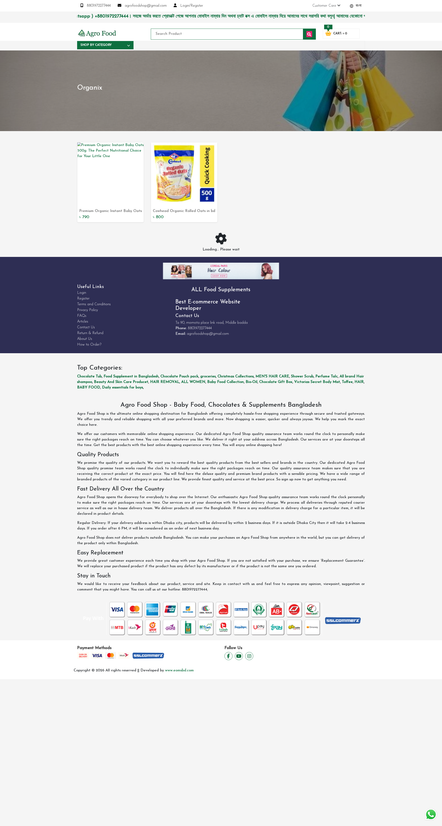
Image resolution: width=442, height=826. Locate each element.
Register (83, 298)
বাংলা (358, 6)
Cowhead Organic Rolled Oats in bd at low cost (184, 211)
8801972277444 (98, 6)
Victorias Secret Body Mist (317, 382)
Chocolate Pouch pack (179, 376)
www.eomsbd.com (179, 670)
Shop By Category (96, 45)
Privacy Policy (87, 310)
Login (81, 293)
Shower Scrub (302, 376)
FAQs (81, 316)
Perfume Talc (326, 376)
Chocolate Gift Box (275, 382)
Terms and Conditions (94, 304)
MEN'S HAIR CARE (272, 376)
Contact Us (86, 327)
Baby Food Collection (225, 382)
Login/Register (191, 6)
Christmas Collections (236, 376)
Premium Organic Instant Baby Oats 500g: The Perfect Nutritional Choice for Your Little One (110, 211)
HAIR (359, 382)
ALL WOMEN (193, 382)
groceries (208, 376)
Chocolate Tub (89, 376)
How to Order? (89, 345)
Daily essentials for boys (122, 387)
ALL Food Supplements (220, 290)
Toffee (347, 382)
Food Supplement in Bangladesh (131, 376)
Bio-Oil (251, 382)
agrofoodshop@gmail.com (145, 6)
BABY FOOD (88, 387)
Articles (82, 321)
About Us (84, 339)
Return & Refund (90, 333)
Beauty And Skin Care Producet (121, 382)
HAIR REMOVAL (164, 382)
